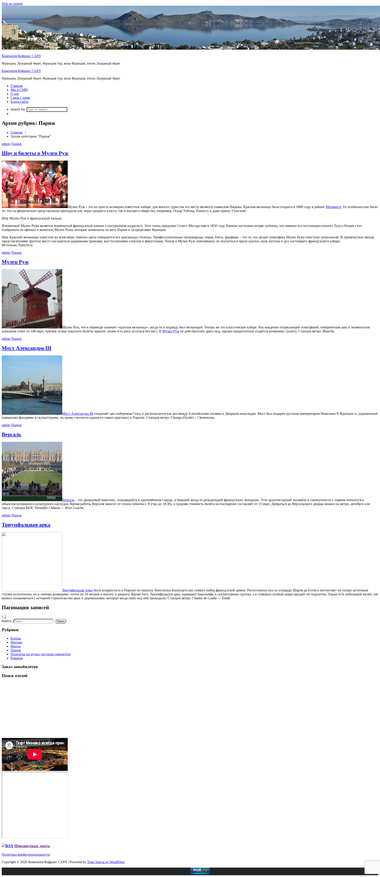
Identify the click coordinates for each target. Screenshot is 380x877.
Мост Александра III (26, 348)
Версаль (11, 434)
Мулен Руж (15, 262)
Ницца (16, 646)
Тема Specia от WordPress (105, 862)
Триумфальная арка (26, 524)
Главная (16, 86)
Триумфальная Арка (77, 590)
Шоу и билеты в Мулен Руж (35, 153)
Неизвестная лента (32, 846)
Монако (16, 642)
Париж (16, 144)
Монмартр (333, 207)
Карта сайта (19, 101)
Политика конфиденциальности (26, 854)
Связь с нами (20, 98)
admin (6, 144)
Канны (16, 638)
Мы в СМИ (19, 90)
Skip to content (12, 3)
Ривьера (17, 658)
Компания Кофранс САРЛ (21, 56)
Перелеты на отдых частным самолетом (40, 654)
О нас (15, 94)
